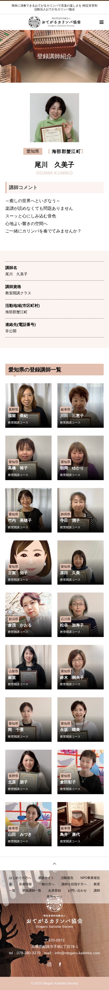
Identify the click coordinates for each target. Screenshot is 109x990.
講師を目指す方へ (74, 884)
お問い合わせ (77, 890)
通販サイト (46, 878)
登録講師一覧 (31, 890)
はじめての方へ (20, 878)
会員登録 (54, 890)
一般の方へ (46, 884)
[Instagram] (49, 964)
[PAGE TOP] (54, 863)
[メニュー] (101, 22)
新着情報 (25, 884)
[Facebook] (59, 964)
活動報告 (67, 878)
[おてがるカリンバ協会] (54, 911)
